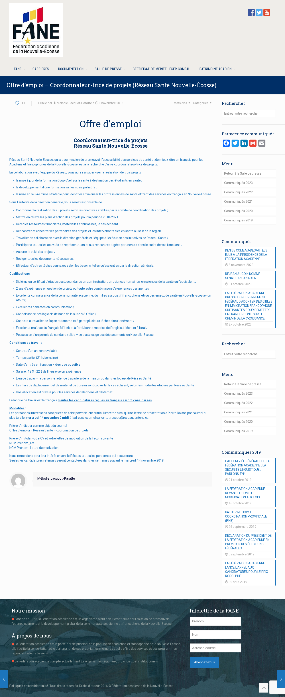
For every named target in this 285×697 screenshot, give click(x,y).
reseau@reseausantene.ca (129, 417)
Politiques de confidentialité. (29, 686)
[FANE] (36, 30)
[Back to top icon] (263, 688)
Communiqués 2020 (238, 211)
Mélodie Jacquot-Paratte (74, 103)
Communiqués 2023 (238, 183)
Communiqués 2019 (238, 220)
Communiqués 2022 (238, 192)
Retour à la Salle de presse (242, 173)
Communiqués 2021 (238, 201)
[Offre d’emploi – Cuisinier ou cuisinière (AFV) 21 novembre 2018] (281, 679)
